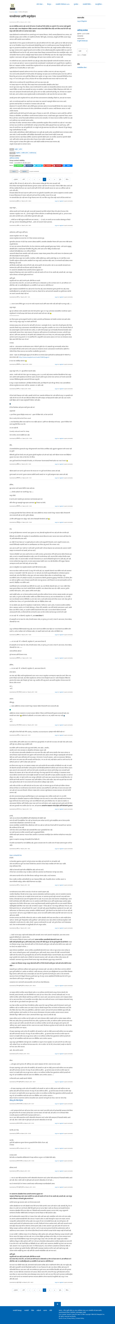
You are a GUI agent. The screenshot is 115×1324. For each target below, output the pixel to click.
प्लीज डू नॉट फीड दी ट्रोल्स (16, 1100)
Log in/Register (82, 21)
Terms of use (62, 1318)
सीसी (50, 1310)
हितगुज (49, 4)
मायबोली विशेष (87, 4)
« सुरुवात (15, 179)
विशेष (32, 1310)
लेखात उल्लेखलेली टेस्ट (16, 855)
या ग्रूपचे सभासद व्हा (82, 41)
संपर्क (84, 1312)
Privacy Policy (71, 1318)
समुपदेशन (18, 153)
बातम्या (45, 1310)
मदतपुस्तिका (98, 4)
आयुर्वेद (16, 149)
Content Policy (80, 1318)
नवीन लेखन (39, 4)
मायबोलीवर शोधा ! (82, 67)
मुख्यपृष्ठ (16, 12)
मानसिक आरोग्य (24, 153)
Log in (14, 171)
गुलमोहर (76, 4)
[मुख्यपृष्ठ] (13, 6)
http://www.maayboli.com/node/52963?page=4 (34, 357)
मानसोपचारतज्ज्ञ (32, 153)
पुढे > (60, 179)
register (24, 171)
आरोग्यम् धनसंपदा (14, 158)
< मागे (23, 179)
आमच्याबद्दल (79, 1312)
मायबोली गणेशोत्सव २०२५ (63, 4)
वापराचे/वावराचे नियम (64, 1312)
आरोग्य (20, 149)
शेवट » (67, 179)
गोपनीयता (72, 1312)
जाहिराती (39, 1310)
